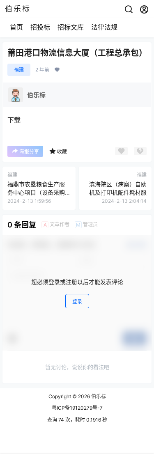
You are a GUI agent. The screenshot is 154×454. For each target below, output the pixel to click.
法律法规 (104, 27)
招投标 (40, 27)
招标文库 (70, 27)
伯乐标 (98, 396)
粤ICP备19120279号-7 (77, 408)
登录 (77, 301)
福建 (19, 69)
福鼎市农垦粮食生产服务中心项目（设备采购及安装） (36, 192)
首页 (16, 27)
